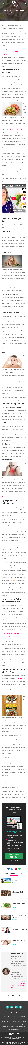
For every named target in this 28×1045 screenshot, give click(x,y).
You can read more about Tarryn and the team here (18, 985)
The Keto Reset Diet (20, 678)
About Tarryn (20, 1043)
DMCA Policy (8, 1042)
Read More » (14, 882)
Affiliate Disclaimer (14, 1042)
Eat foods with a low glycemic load (12, 633)
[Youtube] (11, 1007)
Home (14, 17)
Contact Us (4, 1042)
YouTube (15, 1043)
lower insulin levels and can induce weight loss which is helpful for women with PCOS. (14, 52)
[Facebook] (7, 1007)
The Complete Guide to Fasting (17, 130)
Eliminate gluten (8, 636)
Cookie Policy (11, 1043)
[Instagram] (16, 1007)
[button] (4, 4)
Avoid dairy (7, 639)
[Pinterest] (20, 1007)
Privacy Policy (20, 1042)
